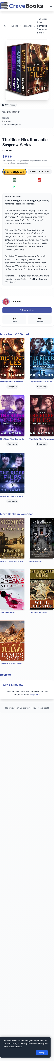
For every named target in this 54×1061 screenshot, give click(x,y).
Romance (28, 25)
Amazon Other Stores (39, 171)
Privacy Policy (15, 1046)
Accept (42, 1052)
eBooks (14, 25)
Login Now (35, 694)
